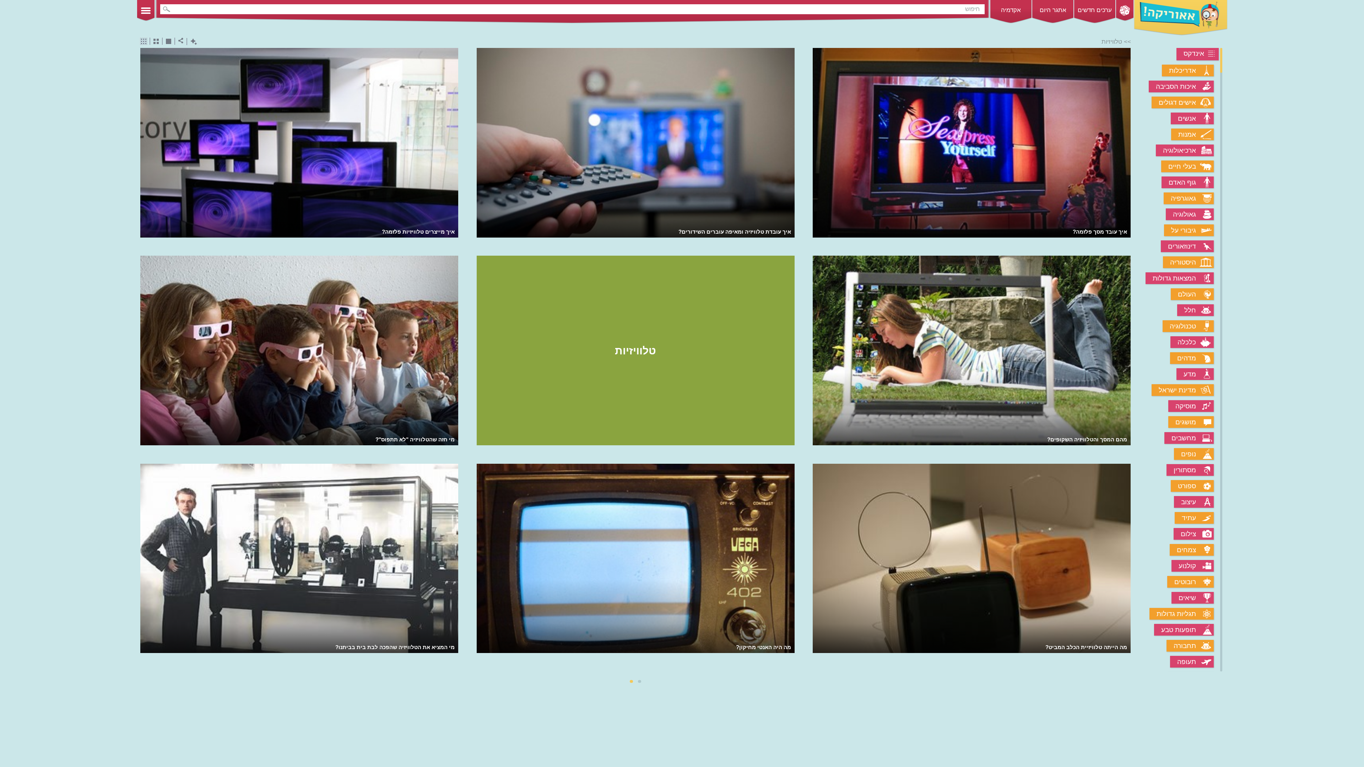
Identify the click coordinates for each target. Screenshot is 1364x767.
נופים (1188, 454)
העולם (1187, 294)
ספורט (1187, 486)
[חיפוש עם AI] (192, 41)
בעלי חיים (1182, 166)
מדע (1190, 374)
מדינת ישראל (1177, 390)
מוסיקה (1185, 406)
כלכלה (1187, 342)
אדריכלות (1182, 70)
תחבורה (1185, 645)
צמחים (1186, 550)
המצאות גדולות (1174, 278)
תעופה (1186, 661)
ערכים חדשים (1095, 10)
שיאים (1187, 598)
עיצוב (1188, 502)
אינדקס (1194, 53)
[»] (1125, 360)
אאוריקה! (1181, 18)
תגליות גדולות (1176, 614)
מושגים (1185, 422)
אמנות (1187, 134)
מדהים (1186, 358)
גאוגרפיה (1183, 198)
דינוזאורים (1182, 246)
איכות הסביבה (1176, 86)
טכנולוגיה (1183, 326)
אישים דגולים (1177, 102)
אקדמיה (1011, 10)
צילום (1188, 534)
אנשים (1187, 118)
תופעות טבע (1178, 629)
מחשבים (1183, 438)
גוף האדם (1182, 182)
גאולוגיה (1184, 214)
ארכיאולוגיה (1179, 150)
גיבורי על (1183, 230)
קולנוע (1187, 566)
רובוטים (1185, 582)
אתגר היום (1053, 10)
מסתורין (1185, 470)
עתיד (1189, 518)
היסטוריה (1183, 262)
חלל (1190, 310)
